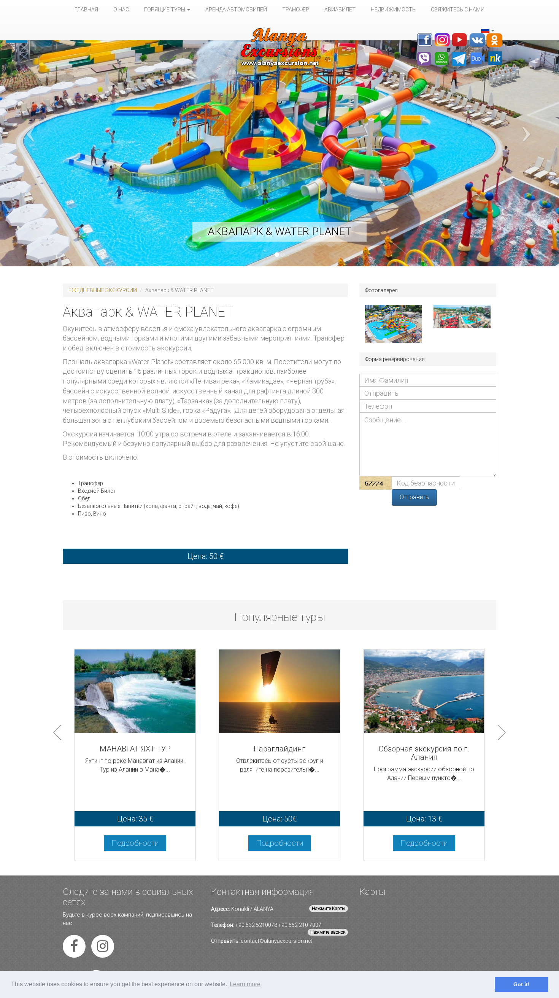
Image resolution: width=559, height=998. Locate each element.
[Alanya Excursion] (279, 47)
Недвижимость (393, 9)
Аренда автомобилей (236, 9)
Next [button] (501, 732)
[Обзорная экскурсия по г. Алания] (424, 692)
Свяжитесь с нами (457, 9)
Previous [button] (57, 732)
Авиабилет (340, 9)
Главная (86, 9)
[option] (135, 758)
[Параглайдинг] (279, 692)
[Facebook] (74, 949)
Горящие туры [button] (165, 9)
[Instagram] (102, 949)
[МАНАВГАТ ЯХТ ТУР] (135, 692)
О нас (121, 9)
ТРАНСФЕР (295, 9)
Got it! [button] (521, 984)
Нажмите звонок (327, 932)
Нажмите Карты (328, 908)
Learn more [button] (245, 984)
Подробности (135, 843)
